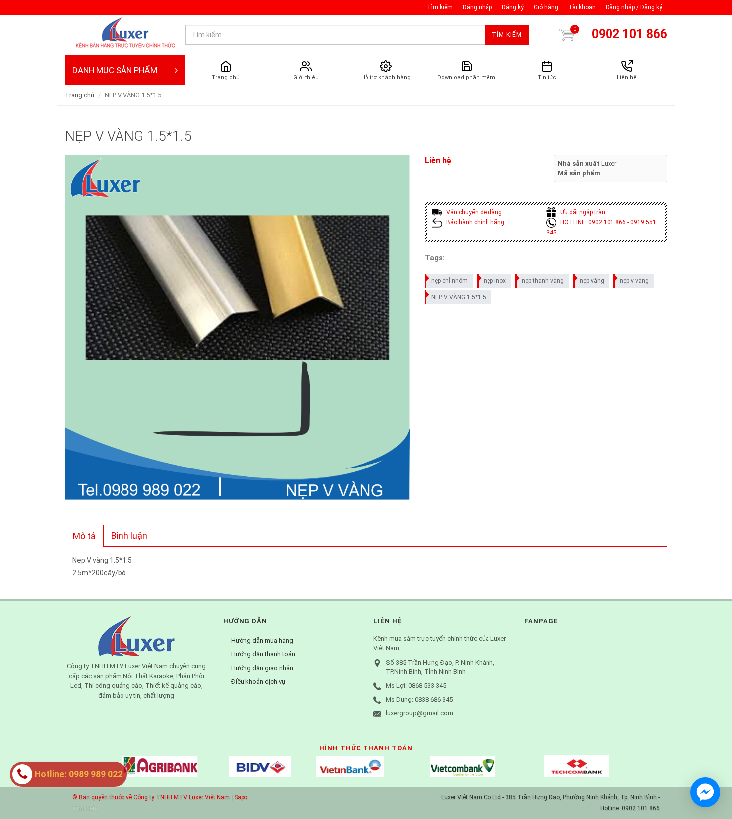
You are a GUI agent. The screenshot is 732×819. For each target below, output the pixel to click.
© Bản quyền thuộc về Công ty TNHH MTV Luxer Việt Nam (151, 797)
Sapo (240, 797)
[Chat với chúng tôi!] (705, 792)
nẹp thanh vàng (543, 280)
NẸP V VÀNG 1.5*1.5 (458, 297)
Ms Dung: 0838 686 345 (419, 699)
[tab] (84, 536)
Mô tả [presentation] (84, 536)
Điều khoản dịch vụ (258, 681)
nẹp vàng (592, 280)
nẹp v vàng (634, 280)
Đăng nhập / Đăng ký (634, 7)
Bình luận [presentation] (129, 535)
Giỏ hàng (546, 7)
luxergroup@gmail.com (419, 713)
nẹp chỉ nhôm (449, 280)
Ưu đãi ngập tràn (582, 212)
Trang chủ (79, 95)
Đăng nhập (477, 7)
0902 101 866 (629, 34)
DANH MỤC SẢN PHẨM (114, 70)
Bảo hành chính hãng (474, 222)
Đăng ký (513, 7)
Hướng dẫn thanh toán (263, 654)
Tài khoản (582, 7)
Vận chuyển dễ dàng (473, 212)
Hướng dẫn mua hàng (262, 640)
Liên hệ (438, 160)
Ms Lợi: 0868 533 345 (416, 685)
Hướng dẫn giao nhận (262, 668)
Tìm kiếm (440, 7)
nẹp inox (495, 280)
